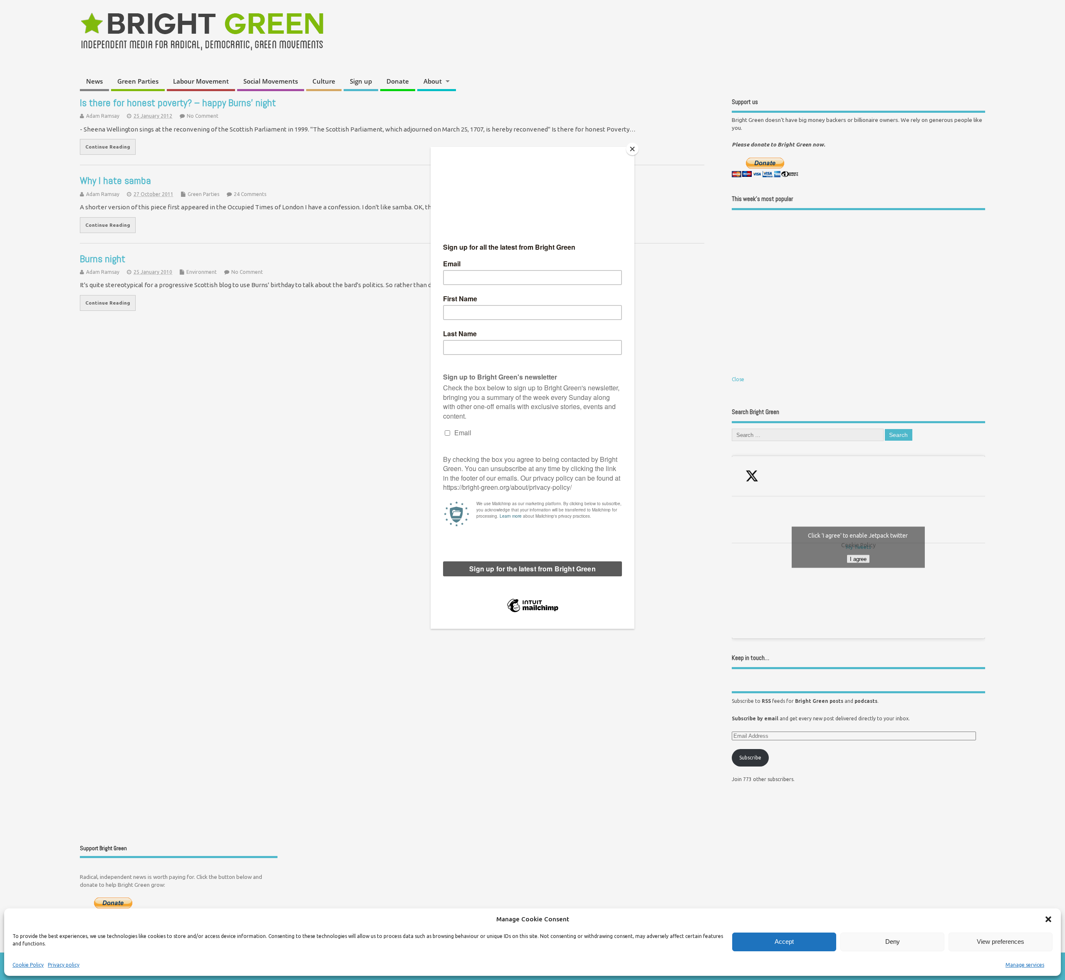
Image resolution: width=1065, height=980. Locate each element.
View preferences (1000, 941)
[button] (1048, 919)
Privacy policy (63, 965)
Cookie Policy (28, 965)
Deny (892, 941)
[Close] (632, 149)
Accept (784, 941)
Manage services (1025, 965)
